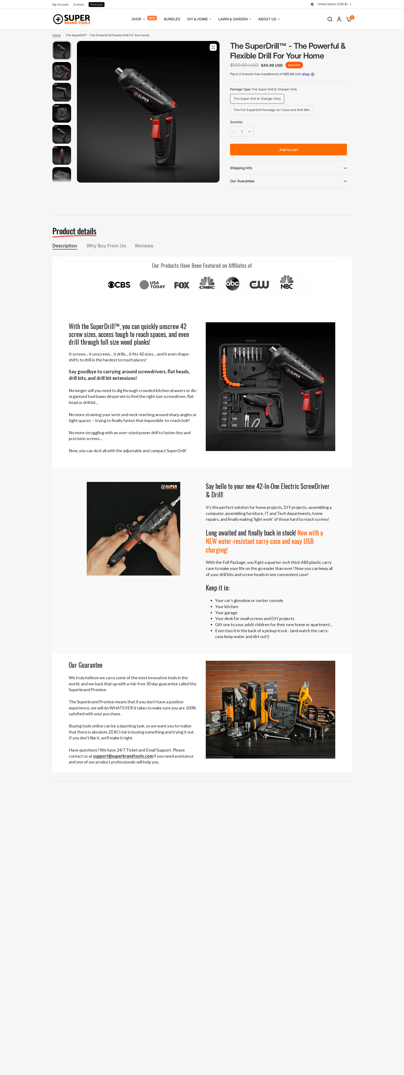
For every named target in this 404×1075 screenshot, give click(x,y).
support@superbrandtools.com (123, 756)
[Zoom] (213, 47)
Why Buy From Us (106, 246)
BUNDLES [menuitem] (172, 19)
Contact (78, 4)
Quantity (236, 122)
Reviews (144, 246)
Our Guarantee (242, 181)
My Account (60, 4)
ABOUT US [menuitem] (267, 19)
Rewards (96, 4)
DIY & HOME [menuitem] (197, 19)
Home (56, 35)
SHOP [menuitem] (136, 19)
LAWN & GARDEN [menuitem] (233, 19)
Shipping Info (241, 168)
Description (64, 246)
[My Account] (339, 19)
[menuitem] (61, 4)
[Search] (330, 19)
